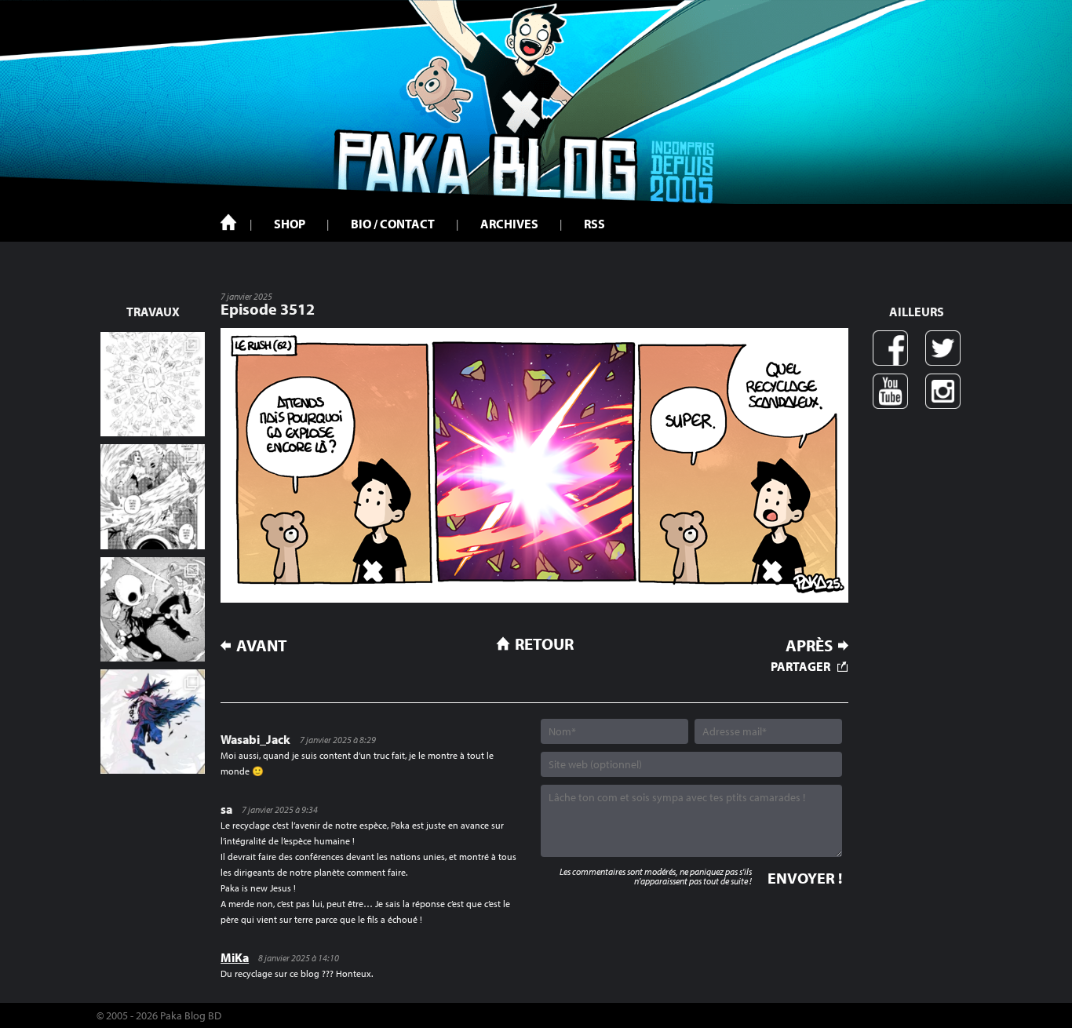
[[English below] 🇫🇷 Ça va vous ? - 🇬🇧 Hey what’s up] (152, 384)
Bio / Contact (393, 223)
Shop (289, 223)
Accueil (228, 222)
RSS (594, 223)
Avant (261, 645)
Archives (509, 223)
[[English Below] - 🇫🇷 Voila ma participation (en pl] (152, 721)
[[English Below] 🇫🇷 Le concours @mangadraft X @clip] (152, 496)
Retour (544, 643)
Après (809, 645)
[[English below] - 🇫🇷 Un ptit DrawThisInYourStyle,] (152, 609)
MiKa (235, 957)
